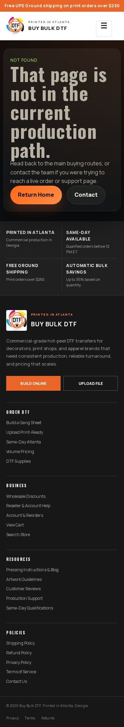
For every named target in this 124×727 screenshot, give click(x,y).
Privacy (12, 718)
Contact (85, 194)
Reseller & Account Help (28, 506)
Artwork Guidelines (24, 579)
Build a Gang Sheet (23, 423)
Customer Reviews (23, 589)
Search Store (18, 534)
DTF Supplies (18, 461)
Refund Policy (19, 653)
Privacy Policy (18, 662)
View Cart (15, 525)
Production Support (24, 598)
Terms (30, 718)
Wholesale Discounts (25, 496)
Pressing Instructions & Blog (32, 570)
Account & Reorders (24, 515)
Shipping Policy (20, 643)
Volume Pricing (20, 451)
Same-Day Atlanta (23, 442)
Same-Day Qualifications (29, 608)
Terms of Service (21, 672)
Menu (104, 29)
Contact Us (16, 681)
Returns (47, 718)
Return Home (36, 194)
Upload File (91, 383)
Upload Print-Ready (24, 432)
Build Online (33, 383)
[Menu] (104, 26)
